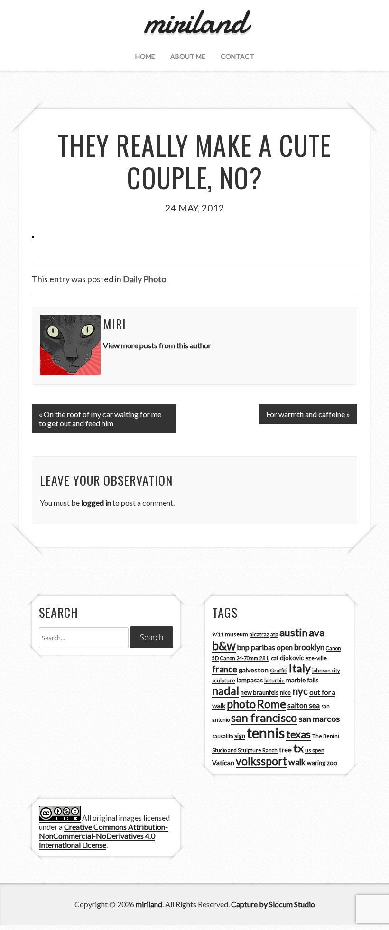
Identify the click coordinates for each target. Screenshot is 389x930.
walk (297, 762)
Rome (271, 703)
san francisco (264, 717)
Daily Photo (144, 279)
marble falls (302, 680)
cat (274, 658)
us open (314, 750)
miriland (149, 904)
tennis (266, 732)
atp (274, 634)
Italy (300, 668)
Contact (237, 56)
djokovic (292, 658)
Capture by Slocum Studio (273, 904)
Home (145, 56)
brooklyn (309, 647)
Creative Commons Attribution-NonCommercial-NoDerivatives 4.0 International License (103, 835)
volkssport (261, 761)
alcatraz (259, 634)
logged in (96, 502)
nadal (225, 690)
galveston (254, 670)
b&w (224, 645)
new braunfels (259, 692)
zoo (332, 763)
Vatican (223, 762)
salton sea (303, 705)
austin (293, 632)
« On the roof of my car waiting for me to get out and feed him (100, 419)
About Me (187, 56)
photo (241, 703)
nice (285, 692)
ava (316, 632)
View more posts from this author (157, 345)
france (224, 669)
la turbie (274, 680)
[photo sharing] (33, 235)
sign (239, 735)
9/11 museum (230, 634)
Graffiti (278, 670)
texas (298, 734)
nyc (300, 691)
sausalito (222, 736)
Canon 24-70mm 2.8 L (244, 658)
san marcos (319, 718)
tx (298, 748)
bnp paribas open (265, 647)
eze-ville (316, 658)
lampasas (250, 680)
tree (285, 750)
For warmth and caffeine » (308, 414)
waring (316, 763)
